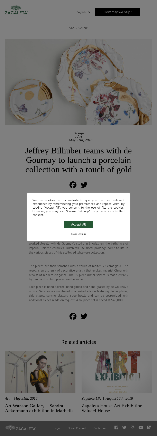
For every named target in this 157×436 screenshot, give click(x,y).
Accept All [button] (78, 224)
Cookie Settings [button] (78, 234)
